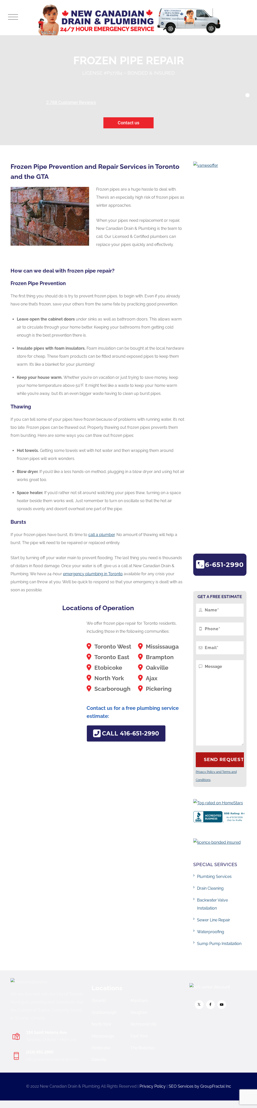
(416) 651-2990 (39, 1052)
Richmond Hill (143, 1024)
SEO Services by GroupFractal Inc (200, 1086)
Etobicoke (101, 1047)
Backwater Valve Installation (212, 904)
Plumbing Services (214, 876)
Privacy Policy (153, 1086)
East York (139, 1036)
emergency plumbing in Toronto (93, 573)
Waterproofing (210, 931)
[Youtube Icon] (221, 1004)
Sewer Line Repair (213, 920)
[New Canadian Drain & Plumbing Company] (129, 17)
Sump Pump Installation (219, 943)
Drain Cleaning (210, 888)
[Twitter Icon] (199, 1004)
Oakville (99, 1059)
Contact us (128, 122)
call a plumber (101, 534)
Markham (139, 1000)
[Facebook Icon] (210, 1004)
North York (101, 1024)
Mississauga (103, 1036)
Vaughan (139, 1012)
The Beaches (143, 1047)
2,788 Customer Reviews (71, 102)
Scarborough (104, 1012)
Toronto (99, 1000)
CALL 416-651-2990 (130, 733)
